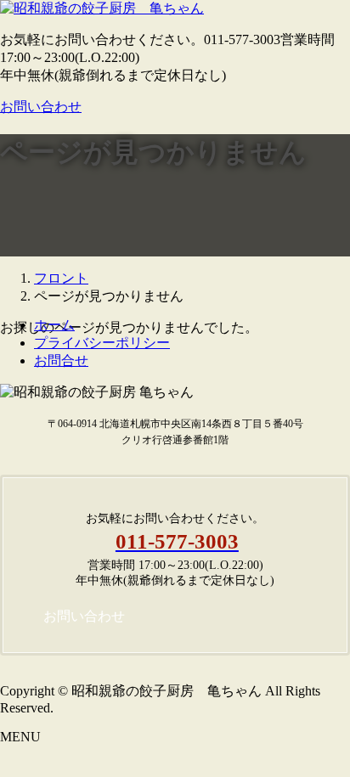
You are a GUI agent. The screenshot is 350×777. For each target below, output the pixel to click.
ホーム (54, 325)
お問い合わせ (41, 106)
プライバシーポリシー (102, 342)
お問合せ (61, 360)
